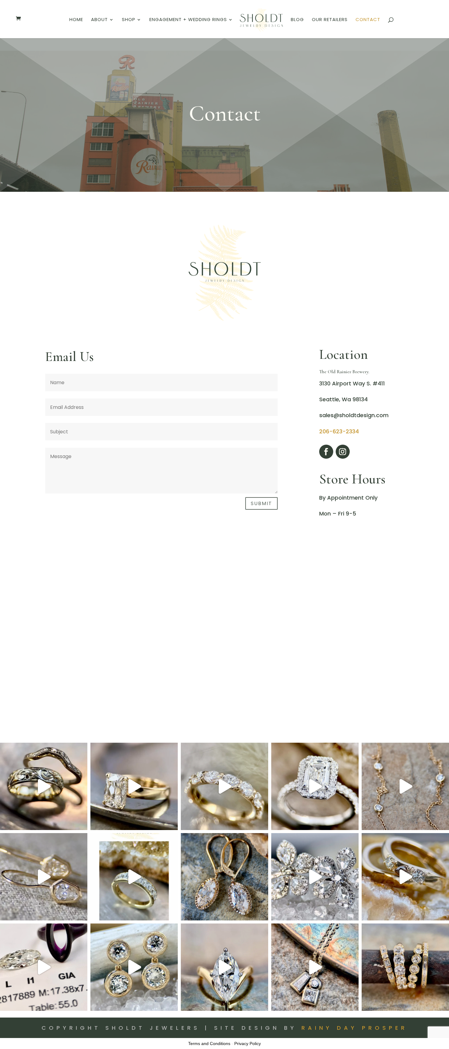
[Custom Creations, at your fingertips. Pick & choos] (224, 786)
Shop (128, 20)
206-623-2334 (339, 431)
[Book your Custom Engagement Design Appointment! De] (43, 967)
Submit (261, 503)
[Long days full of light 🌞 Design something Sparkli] (405, 786)
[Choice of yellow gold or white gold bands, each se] (134, 876)
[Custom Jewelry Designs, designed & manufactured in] (134, 786)
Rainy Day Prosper (354, 1028)
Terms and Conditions (209, 1043)
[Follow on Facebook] (326, 452)
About (99, 20)
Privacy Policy (247, 1043)
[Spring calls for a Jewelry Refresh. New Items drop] (315, 967)
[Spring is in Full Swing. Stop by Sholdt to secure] (405, 876)
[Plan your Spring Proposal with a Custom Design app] (224, 967)
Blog (297, 20)
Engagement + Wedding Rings (188, 20)
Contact (368, 20)
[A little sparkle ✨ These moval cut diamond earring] (224, 876)
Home (76, 20)
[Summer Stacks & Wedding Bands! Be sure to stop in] (43, 786)
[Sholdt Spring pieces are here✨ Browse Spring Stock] (134, 967)
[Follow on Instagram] (343, 452)
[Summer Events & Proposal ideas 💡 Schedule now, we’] (315, 786)
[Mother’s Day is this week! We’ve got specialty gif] (315, 876)
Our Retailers (330, 20)
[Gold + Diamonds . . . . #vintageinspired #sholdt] (405, 967)
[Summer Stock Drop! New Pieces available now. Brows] (43, 876)
